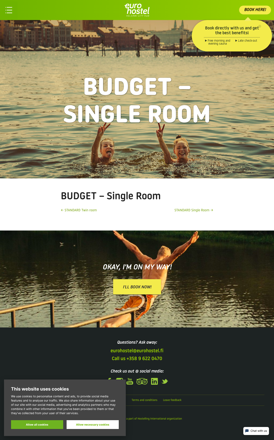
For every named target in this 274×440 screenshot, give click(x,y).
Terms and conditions (144, 400)
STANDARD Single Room (192, 210)
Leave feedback (172, 400)
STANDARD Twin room (81, 210)
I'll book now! (137, 287)
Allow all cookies (37, 424)
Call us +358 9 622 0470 (137, 358)
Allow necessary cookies (92, 424)
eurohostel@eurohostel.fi (137, 351)
